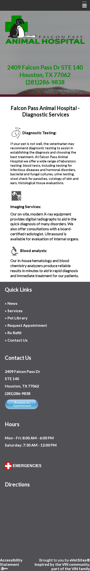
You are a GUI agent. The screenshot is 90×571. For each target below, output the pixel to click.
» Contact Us (16, 340)
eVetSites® (80, 560)
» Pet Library (16, 317)
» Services (14, 310)
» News (11, 303)
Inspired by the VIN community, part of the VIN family (62, 566)
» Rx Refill (13, 332)
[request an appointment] (21, 403)
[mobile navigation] (82, 6)
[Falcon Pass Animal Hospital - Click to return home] (45, 29)
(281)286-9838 (45, 82)
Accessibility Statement (11, 562)
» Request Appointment (26, 325)
